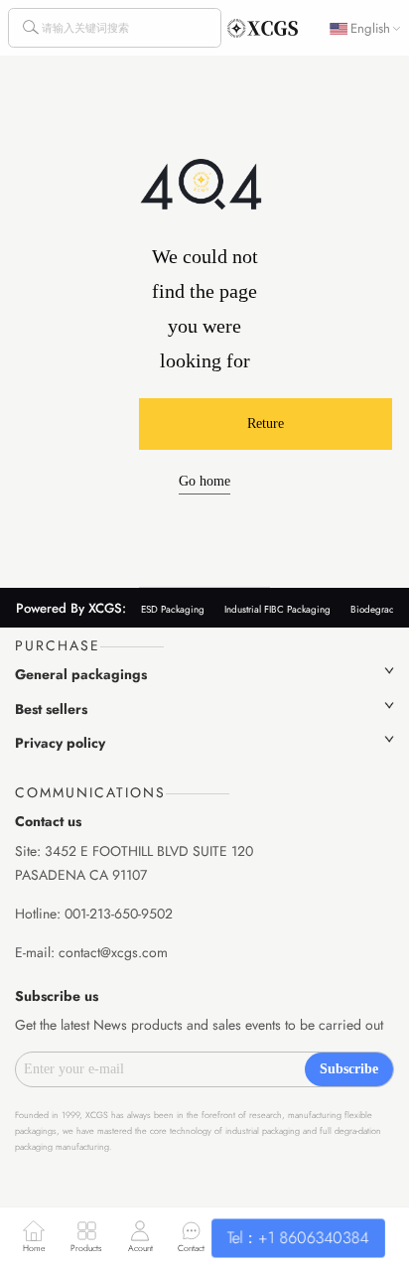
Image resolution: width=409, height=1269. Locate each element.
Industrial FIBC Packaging (277, 609)
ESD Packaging (172, 609)
